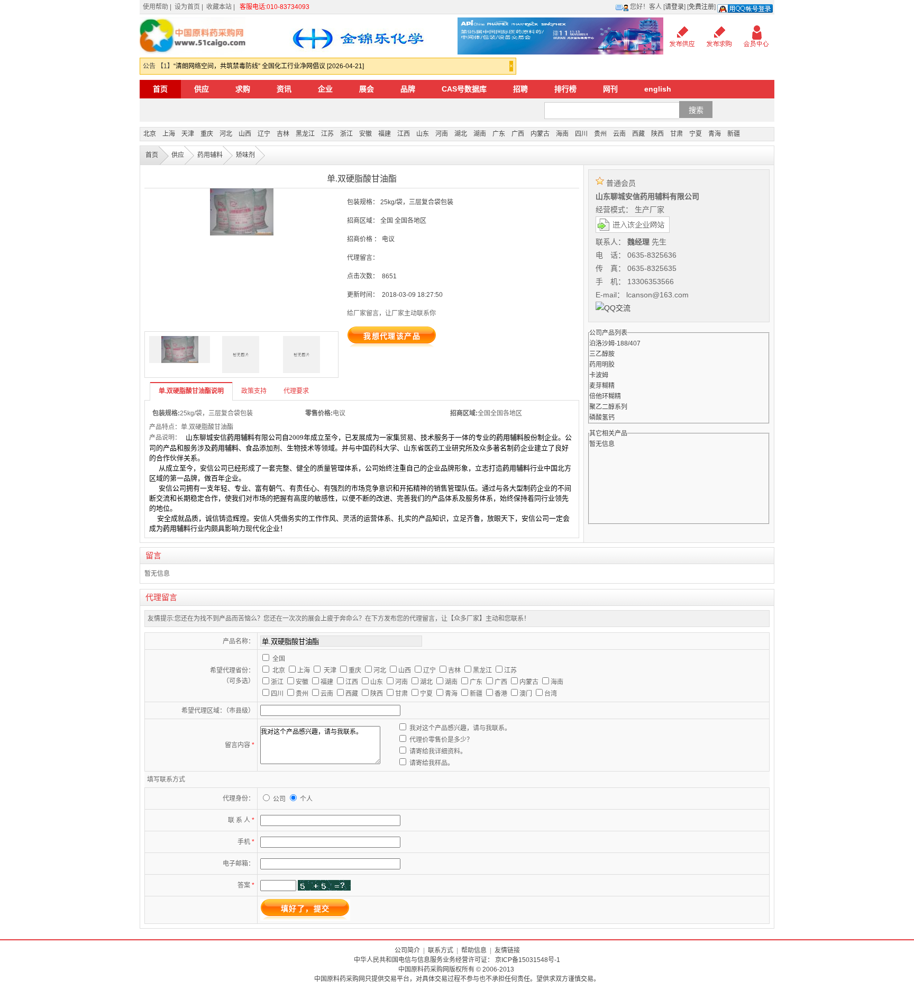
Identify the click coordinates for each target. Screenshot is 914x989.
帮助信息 (474, 950)
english (657, 89)
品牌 (407, 89)
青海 (714, 134)
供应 (201, 89)
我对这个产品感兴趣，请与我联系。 (460, 728)
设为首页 (187, 7)
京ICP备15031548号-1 (527, 960)
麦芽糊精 (602, 385)
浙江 (346, 134)
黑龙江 (305, 134)
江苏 (327, 134)
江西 (403, 134)
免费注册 (701, 7)
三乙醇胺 (602, 354)
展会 (366, 89)
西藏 (638, 134)
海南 (562, 134)
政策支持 (254, 391)
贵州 (600, 134)
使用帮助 (155, 7)
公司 (280, 799)
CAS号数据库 (464, 89)
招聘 (520, 89)
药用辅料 (210, 155)
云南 (619, 134)
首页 (160, 89)
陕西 (657, 134)
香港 (501, 693)
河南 (441, 134)
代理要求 (296, 391)
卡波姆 (598, 375)
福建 (384, 134)
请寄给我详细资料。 (438, 751)
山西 (245, 134)
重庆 (206, 134)
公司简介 (407, 950)
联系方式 (440, 950)
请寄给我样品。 (431, 763)
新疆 (733, 134)
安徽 (365, 134)
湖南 (479, 134)
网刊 (610, 89)
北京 (149, 134)
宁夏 (695, 134)
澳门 (525, 693)
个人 (306, 799)
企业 (325, 89)
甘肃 (676, 134)
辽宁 (264, 134)
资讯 (284, 89)
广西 (517, 134)
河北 (226, 134)
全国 (278, 659)
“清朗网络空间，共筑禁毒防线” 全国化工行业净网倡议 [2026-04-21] (268, 66)
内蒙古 (540, 134)
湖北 (460, 134)
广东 (498, 134)
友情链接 (507, 950)
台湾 (550, 693)
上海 (168, 134)
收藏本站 (219, 7)
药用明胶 (602, 364)
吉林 (283, 134)
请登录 (674, 7)
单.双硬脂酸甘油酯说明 (191, 391)
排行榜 (565, 89)
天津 (187, 134)
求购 (242, 89)
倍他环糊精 (605, 396)
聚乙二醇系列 (608, 407)
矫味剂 (245, 155)
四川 (581, 134)
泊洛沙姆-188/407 (615, 343)
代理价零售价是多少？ (441, 739)
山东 (422, 134)
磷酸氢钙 (602, 417)
